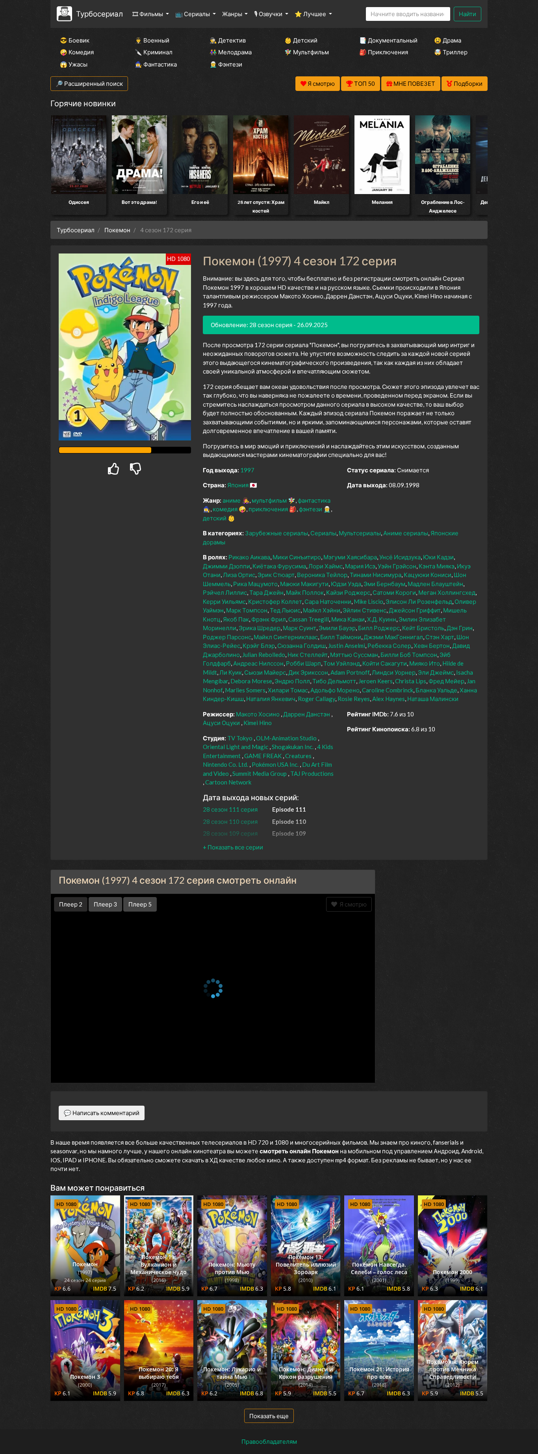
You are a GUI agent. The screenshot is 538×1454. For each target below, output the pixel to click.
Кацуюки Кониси (427, 574)
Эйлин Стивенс (364, 610)
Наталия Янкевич (270, 698)
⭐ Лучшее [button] (311, 13)
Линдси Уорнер (394, 672)
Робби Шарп (303, 663)
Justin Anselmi (346, 645)
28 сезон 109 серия (230, 833)
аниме (232, 500)
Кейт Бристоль (423, 627)
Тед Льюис (285, 610)
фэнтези (310, 508)
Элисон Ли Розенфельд (419, 601)
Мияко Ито (424, 663)
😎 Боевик (74, 40)
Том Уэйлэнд (341, 663)
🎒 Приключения (383, 51)
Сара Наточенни (327, 601)
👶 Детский (300, 40)
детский (214, 518)
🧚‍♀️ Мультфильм (306, 51)
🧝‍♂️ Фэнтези (226, 64)
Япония (238, 484)
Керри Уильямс (224, 601)
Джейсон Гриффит (415, 610)
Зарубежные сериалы (276, 532)
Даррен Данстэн (306, 714)
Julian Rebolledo (263, 654)
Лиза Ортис (239, 574)
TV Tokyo (239, 738)
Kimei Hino (257, 722)
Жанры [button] (232, 13)
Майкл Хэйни (321, 610)
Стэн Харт (439, 636)
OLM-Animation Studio (286, 738)
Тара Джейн (266, 592)
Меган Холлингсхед (446, 592)
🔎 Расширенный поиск (89, 83)
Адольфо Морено (335, 690)
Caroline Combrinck (387, 690)
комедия (225, 508)
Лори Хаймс (325, 566)
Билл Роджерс (379, 627)
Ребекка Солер (389, 645)
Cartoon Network (228, 782)
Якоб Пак (236, 619)
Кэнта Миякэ (437, 566)
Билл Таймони (340, 636)
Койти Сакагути (384, 663)
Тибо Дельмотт (334, 680)
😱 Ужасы (73, 64)
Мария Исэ (360, 566)
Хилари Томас (288, 690)
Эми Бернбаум (384, 583)
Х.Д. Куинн (381, 619)
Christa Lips (410, 680)
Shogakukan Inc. (293, 746)
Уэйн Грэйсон (397, 566)
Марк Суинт (299, 627)
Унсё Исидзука (400, 557)
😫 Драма (447, 40)
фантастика (314, 500)
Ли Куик (230, 672)
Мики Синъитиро (297, 557)
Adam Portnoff (349, 672)
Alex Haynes (388, 698)
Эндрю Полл (292, 680)
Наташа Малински (432, 698)
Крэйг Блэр (259, 645)
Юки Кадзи (438, 557)
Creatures (298, 755)
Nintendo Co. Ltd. (225, 764)
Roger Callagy (316, 698)
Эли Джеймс (436, 672)
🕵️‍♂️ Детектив (228, 40)
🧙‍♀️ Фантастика (156, 64)
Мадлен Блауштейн (435, 583)
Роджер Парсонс (227, 636)
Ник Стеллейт (308, 654)
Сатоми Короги (394, 592)
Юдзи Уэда (346, 583)
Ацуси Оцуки (221, 722)
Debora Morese (251, 680)
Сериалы (323, 532)
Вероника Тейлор (322, 574)
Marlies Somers (245, 690)
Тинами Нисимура (375, 574)
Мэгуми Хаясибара (350, 557)
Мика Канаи (348, 619)
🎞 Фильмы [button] (148, 13)
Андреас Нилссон (258, 663)
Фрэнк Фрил (268, 619)
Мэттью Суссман (354, 654)
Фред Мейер (446, 680)
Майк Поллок (305, 592)
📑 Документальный (386, 40)
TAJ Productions (312, 773)
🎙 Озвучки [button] (269, 13)
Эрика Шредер (259, 627)
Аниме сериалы (405, 532)
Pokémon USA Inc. (275, 764)
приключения (268, 508)
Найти (467, 13)
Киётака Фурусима (279, 566)
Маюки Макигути (304, 583)
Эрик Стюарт (276, 574)
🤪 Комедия (77, 51)
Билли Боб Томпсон (408, 654)
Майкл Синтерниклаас (286, 636)
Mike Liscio (368, 601)
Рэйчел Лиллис (225, 592)
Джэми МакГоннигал (393, 636)
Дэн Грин (460, 627)
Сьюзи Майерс (265, 672)
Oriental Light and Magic (235, 746)
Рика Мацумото (255, 583)
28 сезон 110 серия (230, 821)
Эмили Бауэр (337, 627)
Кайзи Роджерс (348, 592)
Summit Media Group (259, 773)
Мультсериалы (360, 532)
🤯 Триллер (451, 51)
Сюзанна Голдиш (301, 645)
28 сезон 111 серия (230, 809)
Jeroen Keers (375, 680)
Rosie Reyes (354, 698)
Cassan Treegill (308, 619)
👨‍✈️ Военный (152, 40)
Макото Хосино (258, 714)
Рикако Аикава (249, 557)
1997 (247, 470)
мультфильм (269, 500)
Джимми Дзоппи (226, 566)
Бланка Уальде (436, 690)
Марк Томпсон (246, 610)
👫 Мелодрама (231, 51)
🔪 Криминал (154, 51)
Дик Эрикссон (308, 672)
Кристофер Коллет (275, 601)
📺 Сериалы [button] (193, 13)
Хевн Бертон (432, 645)
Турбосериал (99, 13)
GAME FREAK (263, 755)
